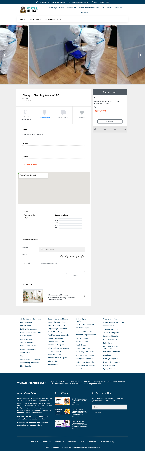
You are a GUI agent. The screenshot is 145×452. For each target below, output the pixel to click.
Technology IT (53, 8)
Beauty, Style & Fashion (104, 8)
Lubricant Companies (83, 331)
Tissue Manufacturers (111, 352)
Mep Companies (81, 341)
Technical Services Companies (110, 347)
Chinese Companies (28, 346)
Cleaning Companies (28, 349)
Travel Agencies (109, 365)
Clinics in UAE (25, 352)
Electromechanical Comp (58, 319)
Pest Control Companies (84, 362)
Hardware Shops (54, 351)
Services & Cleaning (31, 164)
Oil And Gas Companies (84, 355)
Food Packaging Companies (58, 335)
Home (22, 19)
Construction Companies (30, 359)
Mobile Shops (80, 345)
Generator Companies (56, 345)
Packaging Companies (84, 358)
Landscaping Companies (84, 324)
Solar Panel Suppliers (111, 336)
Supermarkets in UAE (111, 339)
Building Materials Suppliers (30, 332)
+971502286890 (100, 111)
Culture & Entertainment (86, 8)
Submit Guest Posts (53, 19)
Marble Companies (82, 338)
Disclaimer (72, 442)
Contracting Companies (29, 363)
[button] (23, 296)
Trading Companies (110, 358)
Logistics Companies (83, 328)
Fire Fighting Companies (57, 332)
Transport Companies (111, 362)
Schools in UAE (108, 326)
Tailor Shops (108, 343)
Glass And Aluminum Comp (58, 348)
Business (62, 8)
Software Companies (111, 333)
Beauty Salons (25, 326)
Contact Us (46, 442)
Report (111, 121)
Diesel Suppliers (26, 366)
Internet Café (53, 361)
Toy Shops (107, 355)
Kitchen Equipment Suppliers (82, 320)
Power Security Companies (113, 322)
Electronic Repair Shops (57, 322)
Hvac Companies (54, 354)
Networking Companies (84, 352)
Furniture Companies (56, 341)
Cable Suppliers (26, 336)
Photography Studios (111, 319)
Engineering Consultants (57, 329)
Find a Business (35, 19)
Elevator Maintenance (56, 325)
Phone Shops (80, 369)
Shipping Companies (111, 329)
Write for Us (59, 442)
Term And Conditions (88, 442)
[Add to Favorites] (82, 114)
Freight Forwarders (55, 338)
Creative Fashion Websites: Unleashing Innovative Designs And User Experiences (79, 412)
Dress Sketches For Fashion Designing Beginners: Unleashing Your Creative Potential (79, 424)
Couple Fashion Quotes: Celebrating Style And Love (79, 400)
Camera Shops (26, 339)
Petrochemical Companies (85, 365)
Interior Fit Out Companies (58, 358)
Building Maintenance (28, 329)
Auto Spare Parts (26, 322)
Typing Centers (109, 369)
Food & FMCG (84, 12)
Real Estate (118, 8)
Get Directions (44, 117)
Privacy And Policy (107, 442)
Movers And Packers (83, 348)
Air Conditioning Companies (31, 319)
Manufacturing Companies (85, 335)
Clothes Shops (25, 356)
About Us (34, 442)
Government (71, 8)
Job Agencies (53, 364)
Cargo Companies (27, 342)
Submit (75, 275)
